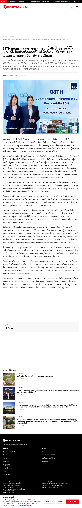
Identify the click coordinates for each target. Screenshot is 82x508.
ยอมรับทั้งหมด (72, 501)
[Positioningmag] (15, 7)
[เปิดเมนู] (77, 7)
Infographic (6, 465)
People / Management (9, 451)
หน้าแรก (5, 37)
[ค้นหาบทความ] (72, 7)
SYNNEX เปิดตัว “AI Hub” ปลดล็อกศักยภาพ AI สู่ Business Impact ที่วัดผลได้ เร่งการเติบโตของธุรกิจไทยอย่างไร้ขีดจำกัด (48, 391)
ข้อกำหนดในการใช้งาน (48, 458)
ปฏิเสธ (60, 501)
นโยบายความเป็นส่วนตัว (49, 455)
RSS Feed (45, 461)
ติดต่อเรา (45, 451)
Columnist (6, 461)
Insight (5, 471)
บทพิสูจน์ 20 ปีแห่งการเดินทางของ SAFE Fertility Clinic (36, 376)
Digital (5, 458)
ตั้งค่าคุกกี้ (49, 501)
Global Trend (7, 475)
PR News (11, 37)
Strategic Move (7, 468)
